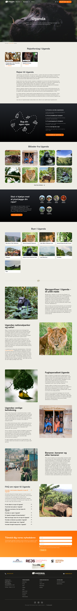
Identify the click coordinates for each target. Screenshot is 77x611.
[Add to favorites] (19, 54)
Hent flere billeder (38, 185)
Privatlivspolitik (49, 605)
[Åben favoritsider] (57, 1)
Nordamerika (24, 593)
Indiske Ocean (24, 591)
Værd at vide (42, 583)
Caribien (23, 587)
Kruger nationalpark (9, 350)
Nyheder (41, 587)
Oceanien (24, 594)
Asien (23, 585)
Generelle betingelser (61, 582)
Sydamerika (24, 582)
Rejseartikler (42, 585)
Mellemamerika (25, 596)
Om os (32, 1)
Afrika (12, 43)
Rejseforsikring (59, 583)
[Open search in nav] (55, 1)
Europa (23, 583)
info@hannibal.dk (68, 573)
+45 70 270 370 (10, 573)
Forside (9, 43)
